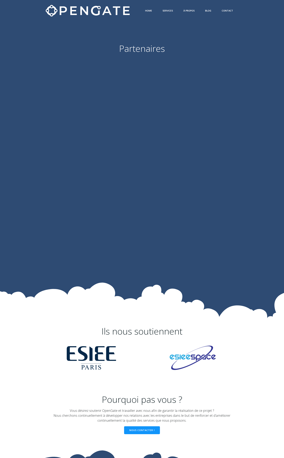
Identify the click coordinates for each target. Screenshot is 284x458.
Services (168, 10)
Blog (208, 10)
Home (148, 10)
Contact (227, 10)
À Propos (189, 10)
